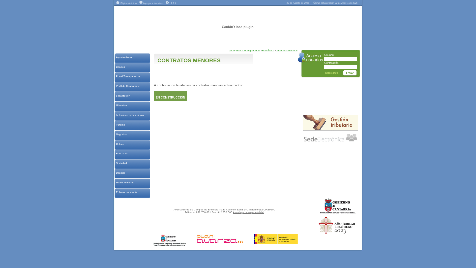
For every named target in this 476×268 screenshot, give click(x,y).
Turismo (120, 124)
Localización (123, 95)
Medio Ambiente (125, 182)
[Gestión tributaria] (330, 128)
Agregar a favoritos (153, 3)
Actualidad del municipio (130, 115)
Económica (268, 50)
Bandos (120, 67)
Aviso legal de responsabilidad (248, 212)
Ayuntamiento (124, 57)
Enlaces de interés (126, 192)
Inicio (232, 50)
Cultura (120, 144)
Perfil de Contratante (128, 86)
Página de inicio (128, 3)
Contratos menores (287, 50)
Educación (122, 153)
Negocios (121, 134)
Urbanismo (122, 105)
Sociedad (121, 163)
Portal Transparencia (128, 76)
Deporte (120, 172)
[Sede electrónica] (330, 144)
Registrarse (331, 72)
